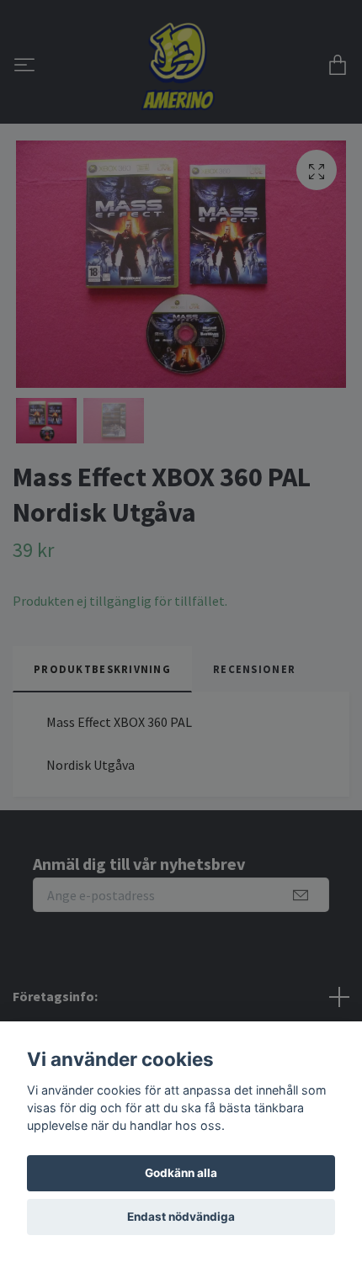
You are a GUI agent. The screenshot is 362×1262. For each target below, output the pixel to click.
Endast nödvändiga (181, 1216)
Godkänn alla (181, 1173)
